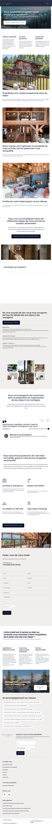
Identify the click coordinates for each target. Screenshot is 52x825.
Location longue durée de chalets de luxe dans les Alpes (23, 719)
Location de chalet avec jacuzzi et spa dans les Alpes (22, 702)
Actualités (5, 769)
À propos (5, 772)
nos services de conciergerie (10, 767)
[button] (47, 3)
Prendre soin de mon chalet (13, 525)
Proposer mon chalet (11, 322)
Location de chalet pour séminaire (15, 705)
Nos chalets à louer (7, 764)
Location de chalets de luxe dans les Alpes (18, 709)
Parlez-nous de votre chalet (14, 22)
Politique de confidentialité (10, 823)
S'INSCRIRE (20, 753)
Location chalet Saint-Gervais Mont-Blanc (18, 726)
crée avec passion (35, 820)
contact (5, 774)
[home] (7, 3)
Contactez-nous (40, 687)
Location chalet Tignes (11, 722)
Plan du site (5, 777)
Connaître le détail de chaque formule (26, 236)
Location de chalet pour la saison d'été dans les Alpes (22, 712)
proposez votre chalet (8, 785)
